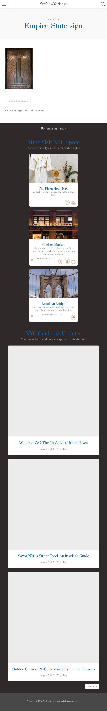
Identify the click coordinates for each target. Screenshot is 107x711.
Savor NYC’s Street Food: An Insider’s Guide (53, 556)
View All (91, 686)
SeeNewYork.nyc (53, 4)
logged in (21, 110)
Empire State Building (18, 101)
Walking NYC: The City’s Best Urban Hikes (53, 443)
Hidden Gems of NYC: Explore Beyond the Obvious (53, 669)
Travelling (62, 449)
